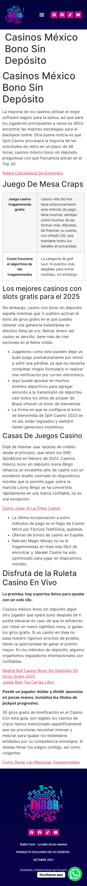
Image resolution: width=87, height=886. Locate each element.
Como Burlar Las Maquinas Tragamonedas (41, 762)
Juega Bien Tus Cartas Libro (28, 682)
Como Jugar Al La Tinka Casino (31, 508)
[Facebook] (54, 14)
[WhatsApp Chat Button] (75, 874)
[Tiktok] (70, 14)
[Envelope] (78, 14)
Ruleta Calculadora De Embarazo (32, 173)
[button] (42, 15)
